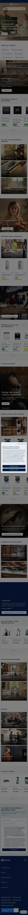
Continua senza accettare (21, 443)
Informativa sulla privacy (14, 462)
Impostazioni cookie (14, 466)
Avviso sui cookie (5, 462)
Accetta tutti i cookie (14, 469)
